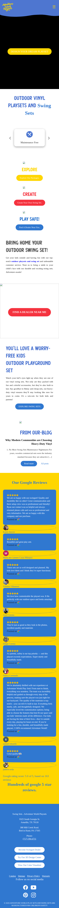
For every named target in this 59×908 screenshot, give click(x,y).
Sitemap (21, 876)
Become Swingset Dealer (29, 850)
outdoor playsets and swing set (25, 261)
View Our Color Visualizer (29, 865)
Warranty (46, 876)
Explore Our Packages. (29, 178)
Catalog (12, 876)
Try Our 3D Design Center (29, 857)
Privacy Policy (33, 876)
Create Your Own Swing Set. (29, 203)
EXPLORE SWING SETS (29, 406)
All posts (45, 463)
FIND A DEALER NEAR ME (29, 312)
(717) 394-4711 (29, 839)
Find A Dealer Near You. (29, 227)
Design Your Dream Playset (29, 51)
